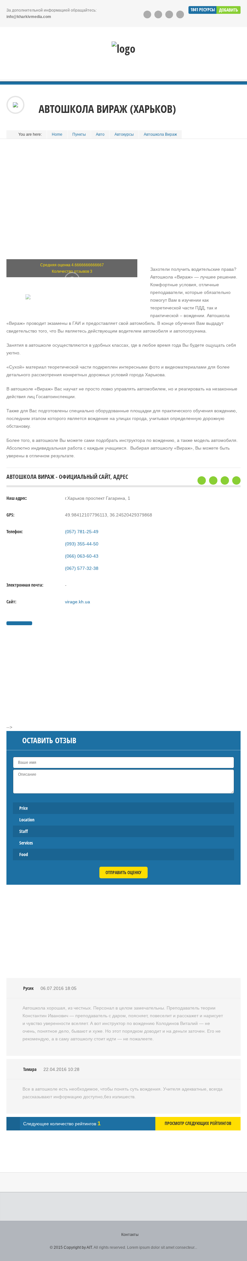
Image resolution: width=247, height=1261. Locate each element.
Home (57, 134)
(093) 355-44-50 (81, 543)
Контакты (130, 1234)
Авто (100, 134)
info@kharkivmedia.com (28, 16)
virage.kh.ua (77, 601)
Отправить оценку (123, 872)
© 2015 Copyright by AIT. (71, 1247)
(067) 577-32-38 (81, 568)
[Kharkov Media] (123, 48)
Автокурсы (124, 134)
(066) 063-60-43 (81, 556)
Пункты (79, 134)
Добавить (228, 10)
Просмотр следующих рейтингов (198, 1123)
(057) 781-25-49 (81, 531)
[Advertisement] (123, 206)
